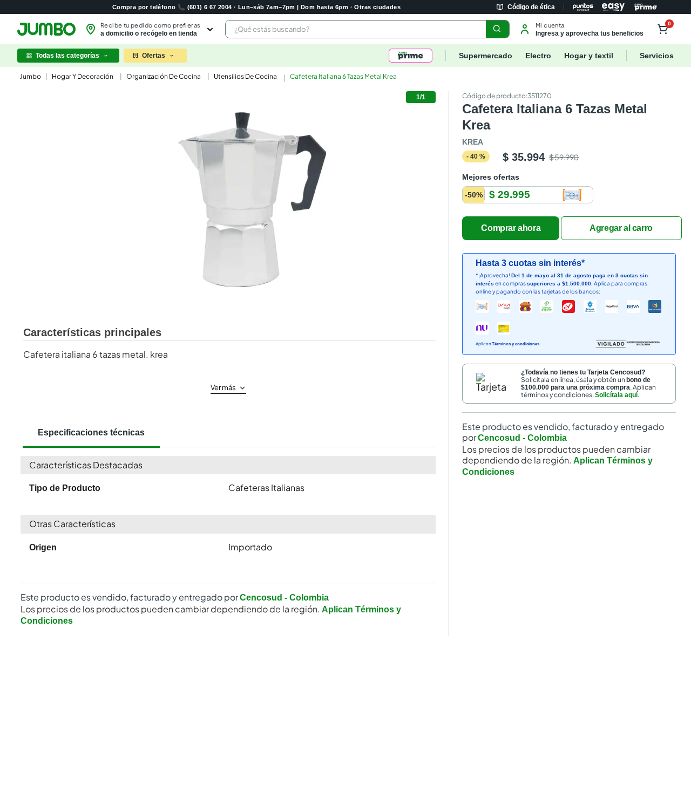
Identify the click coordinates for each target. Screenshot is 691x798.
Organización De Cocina (163, 76)
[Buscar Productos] (497, 29)
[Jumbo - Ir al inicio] (46, 29)
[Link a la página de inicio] (29, 76)
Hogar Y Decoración (82, 76)
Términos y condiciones (515, 344)
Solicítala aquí (616, 395)
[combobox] (367, 29)
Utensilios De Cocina (245, 76)
